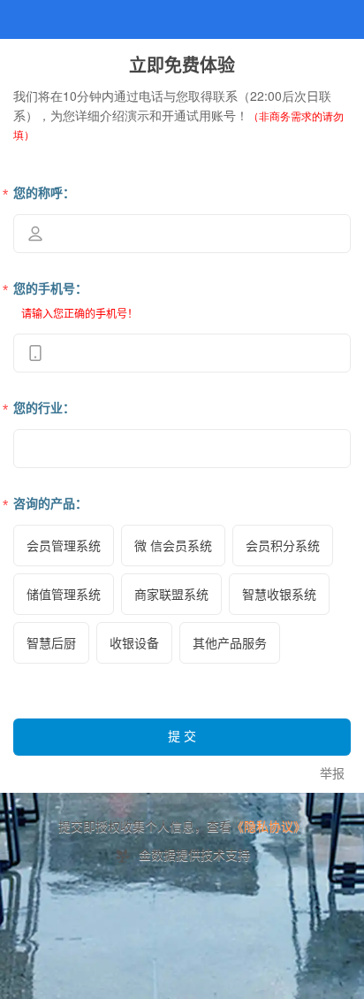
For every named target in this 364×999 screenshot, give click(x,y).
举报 (332, 773)
